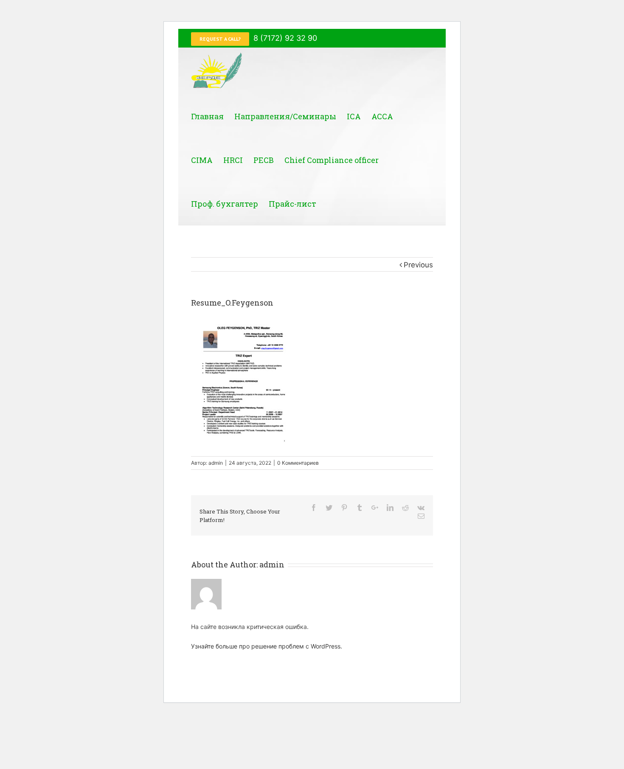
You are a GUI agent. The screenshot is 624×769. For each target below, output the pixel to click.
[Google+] (374, 507)
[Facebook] (313, 507)
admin (215, 463)
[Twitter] (329, 507)
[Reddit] (405, 507)
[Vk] (420, 507)
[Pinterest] (344, 507)
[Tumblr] (359, 507)
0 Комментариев (298, 463)
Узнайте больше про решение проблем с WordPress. (266, 646)
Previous (418, 265)
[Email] (421, 516)
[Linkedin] (390, 507)
